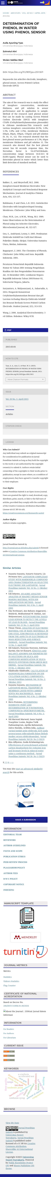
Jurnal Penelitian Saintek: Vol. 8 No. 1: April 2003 (25, 605)
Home (6, 13)
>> (12, 762)
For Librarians (9, 1037)
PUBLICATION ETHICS (14, 856)
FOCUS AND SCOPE (12, 851)
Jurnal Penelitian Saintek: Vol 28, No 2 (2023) (27, 738)
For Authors (8, 1033)
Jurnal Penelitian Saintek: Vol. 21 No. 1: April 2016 (26, 623)
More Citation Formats (18, 379)
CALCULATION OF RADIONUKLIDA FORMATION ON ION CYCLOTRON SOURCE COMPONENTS (28, 673)
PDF (9, 330)
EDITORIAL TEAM (12, 834)
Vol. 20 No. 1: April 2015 (33, 13)
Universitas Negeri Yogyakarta (14, 1136)
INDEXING (8, 890)
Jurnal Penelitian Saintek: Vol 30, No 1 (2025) (26, 755)
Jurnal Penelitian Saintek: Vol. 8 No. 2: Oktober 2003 (27, 696)
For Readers (8, 1029)
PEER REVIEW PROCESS (15, 862)
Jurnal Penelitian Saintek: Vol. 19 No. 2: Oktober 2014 (27, 666)
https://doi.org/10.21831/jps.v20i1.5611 (25, 72)
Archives (15, 13)
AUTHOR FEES (10, 873)
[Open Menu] (3, 3)
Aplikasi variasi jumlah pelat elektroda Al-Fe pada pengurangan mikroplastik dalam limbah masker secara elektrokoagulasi (28, 732)
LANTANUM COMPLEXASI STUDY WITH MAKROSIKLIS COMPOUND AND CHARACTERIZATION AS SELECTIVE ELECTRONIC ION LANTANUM (28, 581)
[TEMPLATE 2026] (27, 928)
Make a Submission (25, 820)
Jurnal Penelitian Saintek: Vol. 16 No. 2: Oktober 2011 (27, 588)
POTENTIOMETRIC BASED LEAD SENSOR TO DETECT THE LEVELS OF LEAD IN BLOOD (28, 619)
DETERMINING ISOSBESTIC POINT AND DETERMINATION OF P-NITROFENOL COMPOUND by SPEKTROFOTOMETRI (26, 706)
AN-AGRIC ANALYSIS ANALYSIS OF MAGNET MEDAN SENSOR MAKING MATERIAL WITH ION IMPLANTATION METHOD (27, 598)
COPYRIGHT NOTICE (13, 884)
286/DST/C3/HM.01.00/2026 (16, 1005)
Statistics (7, 977)
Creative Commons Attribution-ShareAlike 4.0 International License (20, 1147)
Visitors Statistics (11, 981)
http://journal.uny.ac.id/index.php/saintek (21, 547)
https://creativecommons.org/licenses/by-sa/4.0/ (23, 513)
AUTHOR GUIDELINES (14, 845)
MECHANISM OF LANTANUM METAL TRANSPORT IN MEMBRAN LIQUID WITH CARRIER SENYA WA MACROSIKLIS (25, 689)
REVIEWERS (9, 840)
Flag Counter (9, 985)
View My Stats (12, 1122)
